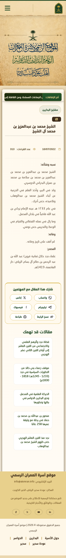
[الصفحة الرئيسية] (58, 8)
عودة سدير (39, 543)
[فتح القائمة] (7, 8)
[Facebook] (16, 512)
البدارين (33, 538)
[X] (27, 512)
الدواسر (18, 538)
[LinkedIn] (50, 512)
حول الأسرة (52, 538)
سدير (23, 543)
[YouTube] (39, 512)
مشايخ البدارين (50, 109)
